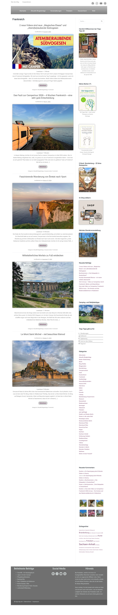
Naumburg (97, 538)
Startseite (23, 11)
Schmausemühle (88, 547)
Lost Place (81, 538)
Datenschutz (27, 601)
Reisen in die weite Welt (86, 416)
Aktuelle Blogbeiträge (38, 11)
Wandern (97, 549)
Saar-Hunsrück (96, 541)
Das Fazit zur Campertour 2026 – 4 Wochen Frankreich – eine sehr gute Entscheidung (43, 96)
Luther (84, 538)
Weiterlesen (43, 85)
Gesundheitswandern (85, 381)
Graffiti (101, 532)
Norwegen (82, 405)
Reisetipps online (84, 418)
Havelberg (86, 536)
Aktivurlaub (82, 355)
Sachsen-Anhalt (83, 434)
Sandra (81, 471)
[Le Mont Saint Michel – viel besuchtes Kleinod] (42, 363)
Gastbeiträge (82, 379)
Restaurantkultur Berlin (85, 421)
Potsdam (69, 11)
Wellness (81, 451)
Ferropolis (98, 532)
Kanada (81, 392)
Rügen (81, 429)
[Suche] (101, 21)
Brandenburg (82, 368)
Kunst (100, 536)
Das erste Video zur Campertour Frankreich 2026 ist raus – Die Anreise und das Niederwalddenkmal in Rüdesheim (91, 288)
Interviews (82, 386)
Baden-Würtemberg (84, 359)
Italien (81, 388)
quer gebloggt (83, 412)
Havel (82, 536)
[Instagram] (96, 3)
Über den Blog (15, 2)
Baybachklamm (82, 530)
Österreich (82, 407)
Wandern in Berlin (84, 447)
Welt (93, 11)
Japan (81, 390)
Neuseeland (82, 401)
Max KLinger (88, 538)
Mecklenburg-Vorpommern (86, 396)
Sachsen (81, 432)
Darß (80, 372)
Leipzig (81, 394)
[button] (15, 2)
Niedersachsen (83, 403)
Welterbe (101, 549)
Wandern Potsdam (84, 449)
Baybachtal (87, 530)
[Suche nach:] (91, 21)
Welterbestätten (82, 551)
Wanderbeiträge (83, 445)
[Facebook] (92, 3)
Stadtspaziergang (82, 549)
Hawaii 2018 (82, 383)
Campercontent (48, 171)
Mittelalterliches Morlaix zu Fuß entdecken (42, 255)
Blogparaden (82, 366)
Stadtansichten (83, 438)
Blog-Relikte (82, 364)
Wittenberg (87, 551)
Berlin (80, 361)
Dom (90, 532)
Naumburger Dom (82, 541)
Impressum (36, 601)
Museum (81, 399)
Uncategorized (83, 440)
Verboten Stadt (92, 549)
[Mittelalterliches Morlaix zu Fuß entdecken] (42, 285)
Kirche (96, 536)
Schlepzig (97, 544)
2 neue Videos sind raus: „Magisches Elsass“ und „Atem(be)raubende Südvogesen (42, 26)
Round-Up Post (83, 427)
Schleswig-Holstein (84, 436)
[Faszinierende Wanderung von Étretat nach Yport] (42, 206)
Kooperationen (26, 2)
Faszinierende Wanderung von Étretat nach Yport (43, 176)
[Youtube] (101, 3)
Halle (80, 536)
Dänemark (94, 532)
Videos (81, 442)
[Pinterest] (105, 3)
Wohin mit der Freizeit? (85, 453)
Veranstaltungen (56, 11)
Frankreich (51, 89)
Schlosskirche (82, 547)
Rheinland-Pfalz (83, 423)
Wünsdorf (92, 551)
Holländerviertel (91, 536)
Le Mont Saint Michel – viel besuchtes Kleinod (43, 334)
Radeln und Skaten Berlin (86, 414)
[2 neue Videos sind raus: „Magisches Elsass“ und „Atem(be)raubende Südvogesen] (42, 51)
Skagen (93, 547)
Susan (81, 484)
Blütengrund (92, 530)
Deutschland (82, 11)
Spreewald (97, 547)
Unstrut (87, 549)
